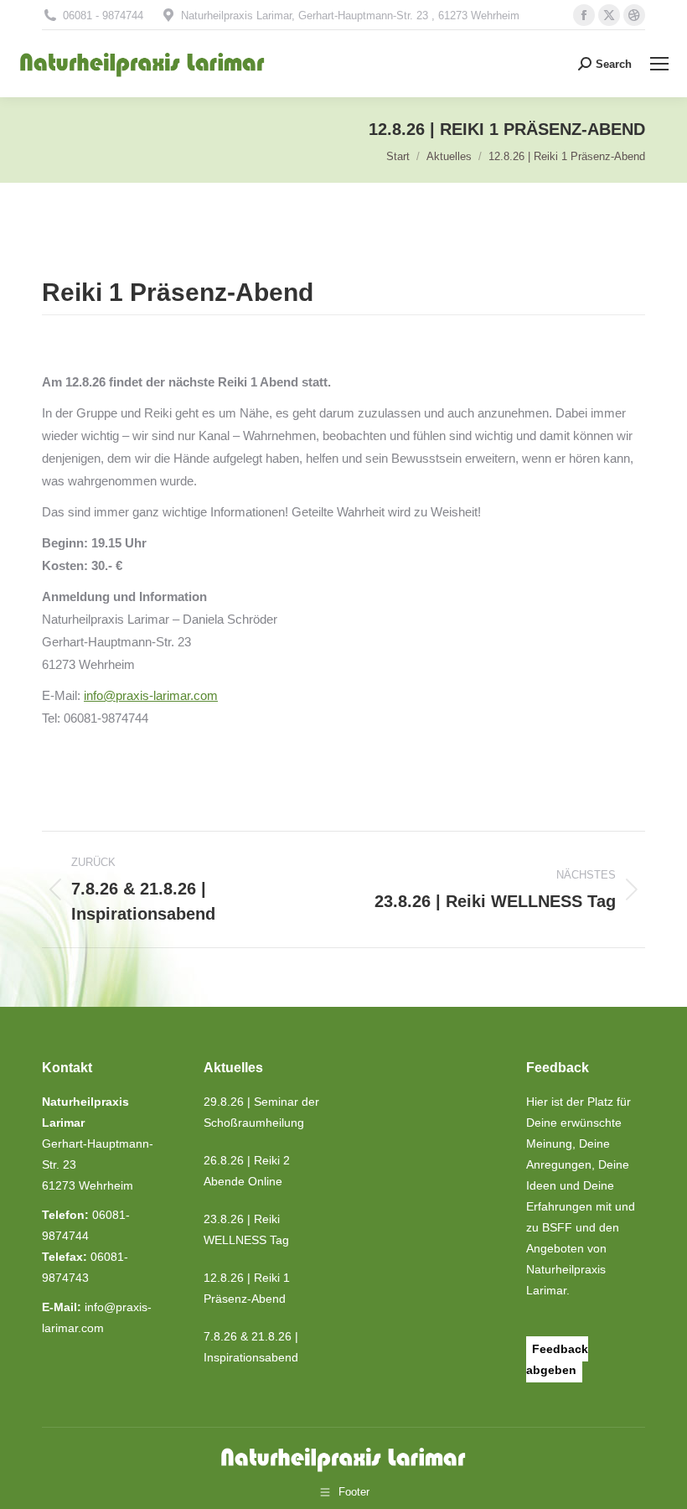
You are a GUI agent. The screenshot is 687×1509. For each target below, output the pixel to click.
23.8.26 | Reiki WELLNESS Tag (246, 1229)
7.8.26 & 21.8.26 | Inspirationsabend (251, 1347)
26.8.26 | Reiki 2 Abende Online (247, 1171)
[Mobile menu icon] (659, 64)
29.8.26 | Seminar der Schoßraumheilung (261, 1112)
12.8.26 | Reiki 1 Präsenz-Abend (247, 1288)
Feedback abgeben (557, 1359)
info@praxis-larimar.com (151, 695)
